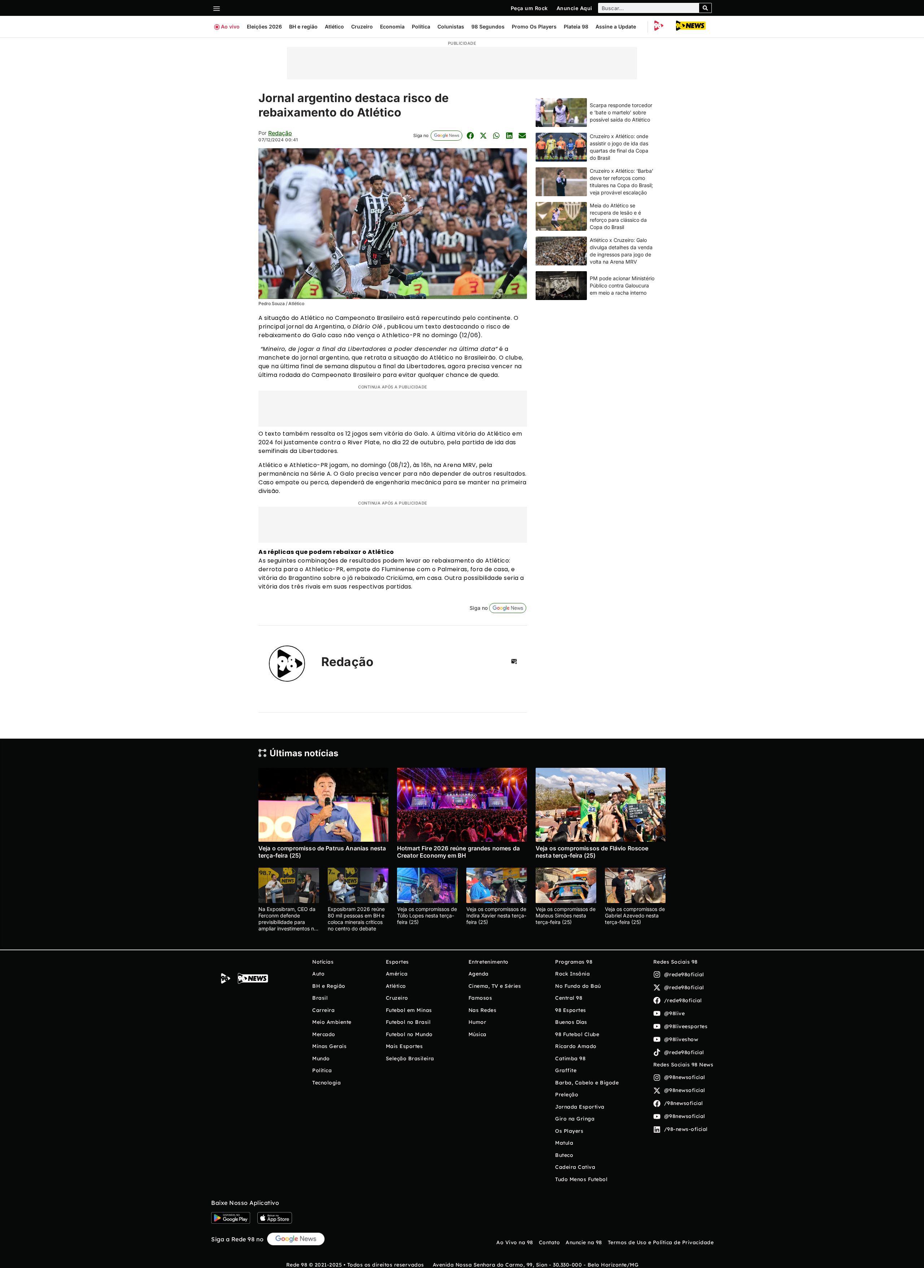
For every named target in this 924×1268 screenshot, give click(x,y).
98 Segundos (488, 26)
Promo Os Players (534, 26)
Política (421, 26)
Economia (392, 26)
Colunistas (450, 26)
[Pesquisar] (705, 8)
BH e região (303, 26)
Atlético (334, 26)
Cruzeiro (362, 26)
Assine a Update (616, 26)
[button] (470, 135)
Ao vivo (230, 26)
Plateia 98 (576, 26)
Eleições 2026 (264, 26)
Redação (280, 133)
